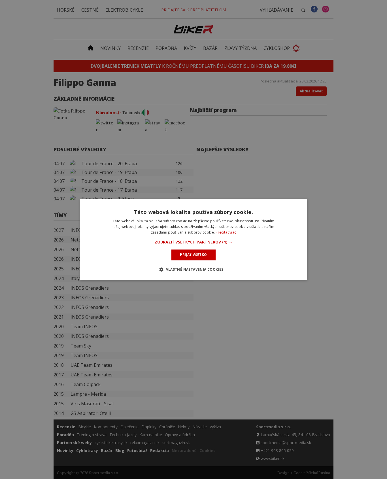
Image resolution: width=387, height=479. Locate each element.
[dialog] (193, 239)
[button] (194, 242)
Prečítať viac (226, 232)
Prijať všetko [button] (193, 254)
